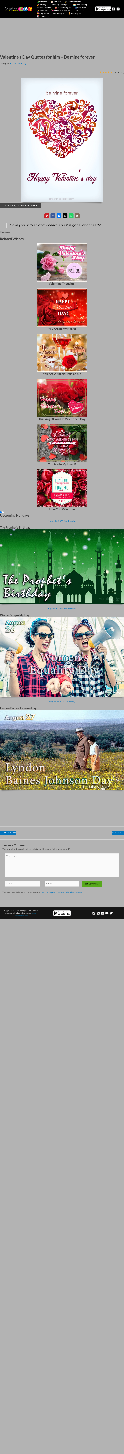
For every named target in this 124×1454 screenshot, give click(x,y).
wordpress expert (21, 916)
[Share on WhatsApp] (71, 215)
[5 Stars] (111, 72)
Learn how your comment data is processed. (62, 892)
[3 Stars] (106, 72)
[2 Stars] (103, 72)
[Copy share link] (77, 215)
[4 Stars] (108, 72)
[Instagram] (118, 9)
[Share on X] (65, 215)
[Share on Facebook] (52, 215)
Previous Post (8, 833)
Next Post (118, 833)
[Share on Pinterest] (46, 215)
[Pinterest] (102, 913)
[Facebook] (113, 9)
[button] (47, 4)
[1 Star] (100, 72)
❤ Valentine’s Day (18, 63)
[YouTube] (106, 913)
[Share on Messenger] (59, 215)
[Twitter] (111, 913)
